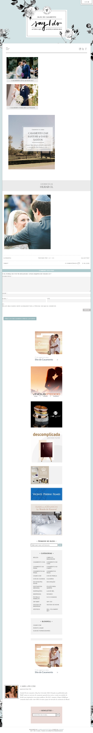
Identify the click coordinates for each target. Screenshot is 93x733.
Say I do (49, 601)
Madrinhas (37, 594)
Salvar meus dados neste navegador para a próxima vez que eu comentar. (29, 306)
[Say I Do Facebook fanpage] (86, 49)
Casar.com (37, 576)
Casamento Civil (39, 562)
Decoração (51, 582)
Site (48, 298)
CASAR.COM (37, 625)
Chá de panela (52, 576)
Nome (4, 293)
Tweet (6, 263)
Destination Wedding (37, 587)
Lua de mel (50, 591)
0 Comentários (71, 263)
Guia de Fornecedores (41, 630)
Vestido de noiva (53, 604)
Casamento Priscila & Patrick (20, 319)
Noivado (50, 594)
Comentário (7, 276)
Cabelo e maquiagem (51, 558)
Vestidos (36, 609)
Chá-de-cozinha (39, 579)
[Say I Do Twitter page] (83, 49)
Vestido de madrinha (37, 605)
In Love (86, 263)
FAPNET (61, 729)
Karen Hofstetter (44, 729)
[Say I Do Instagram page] (80, 49)
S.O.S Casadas (52, 597)
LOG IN (87, 2)
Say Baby (36, 601)
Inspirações (37, 591)
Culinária (50, 579)
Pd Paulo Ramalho (36, 597)
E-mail (5, 298)
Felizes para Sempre (51, 587)
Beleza (35, 557)
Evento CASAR (38, 628)
